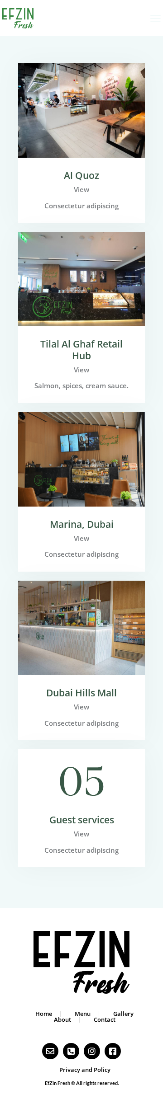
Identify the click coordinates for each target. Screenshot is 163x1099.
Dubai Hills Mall (81, 693)
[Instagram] (92, 1051)
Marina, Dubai (82, 525)
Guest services (81, 820)
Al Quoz (81, 176)
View (81, 189)
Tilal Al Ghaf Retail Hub (81, 350)
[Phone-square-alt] (71, 1051)
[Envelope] (50, 1051)
